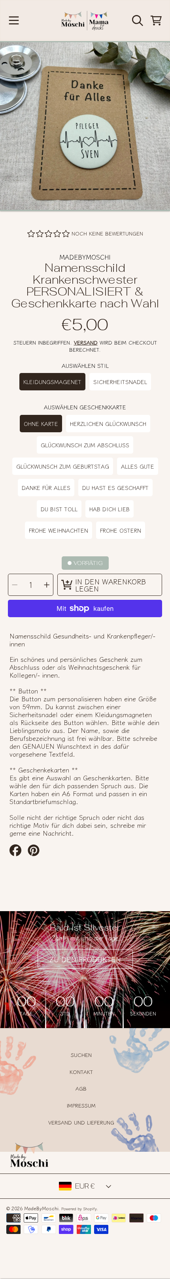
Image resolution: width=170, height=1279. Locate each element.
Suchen (81, 1055)
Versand (86, 342)
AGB (81, 1088)
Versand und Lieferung (81, 1122)
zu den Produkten (85, 959)
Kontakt (81, 1072)
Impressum (81, 1105)
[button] (14, 20)
